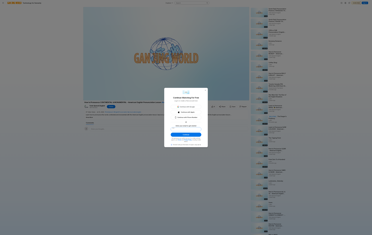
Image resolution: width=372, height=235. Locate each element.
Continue (186, 135)
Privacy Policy (188, 140)
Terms (179, 140)
